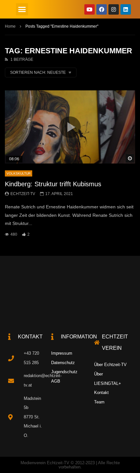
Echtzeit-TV (22, 193)
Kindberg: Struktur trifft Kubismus (53, 184)
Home (10, 26)
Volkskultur (19, 173)
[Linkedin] (125, 9)
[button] (22, 9)
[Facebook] (101, 9)
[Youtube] (89, 9)
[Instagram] (113, 9)
